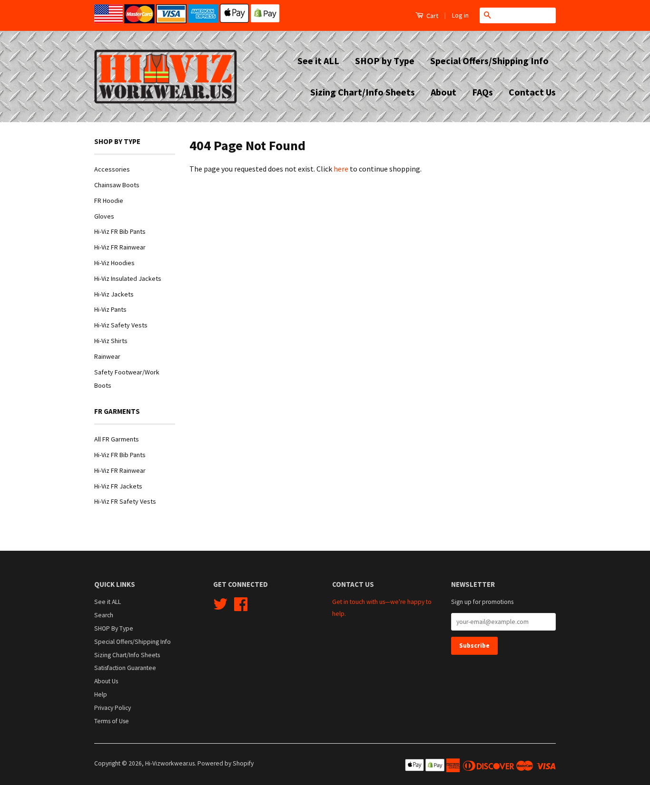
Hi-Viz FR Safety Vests (125, 501)
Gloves (104, 216)
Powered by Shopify (225, 763)
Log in (460, 15)
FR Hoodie (108, 200)
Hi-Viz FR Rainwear (120, 247)
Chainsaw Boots (116, 185)
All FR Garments (116, 439)
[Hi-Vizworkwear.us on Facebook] (241, 607)
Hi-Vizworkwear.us (170, 763)
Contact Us (532, 92)
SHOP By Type (113, 628)
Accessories (112, 169)
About (443, 92)
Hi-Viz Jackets (114, 294)
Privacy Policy (112, 708)
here (341, 168)
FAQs (482, 92)
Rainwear (107, 356)
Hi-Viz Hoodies (114, 262)
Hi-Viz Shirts (111, 340)
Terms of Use (111, 721)
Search (103, 615)
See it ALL (318, 61)
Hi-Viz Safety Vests (121, 325)
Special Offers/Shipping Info (489, 61)
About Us (106, 681)
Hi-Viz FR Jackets (118, 486)
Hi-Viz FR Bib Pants (120, 231)
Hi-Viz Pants (110, 309)
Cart (431, 15)
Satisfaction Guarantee (125, 668)
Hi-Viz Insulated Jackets (127, 278)
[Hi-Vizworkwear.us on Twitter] (220, 607)
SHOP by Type (384, 61)
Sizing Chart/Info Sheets (362, 92)
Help (100, 694)
